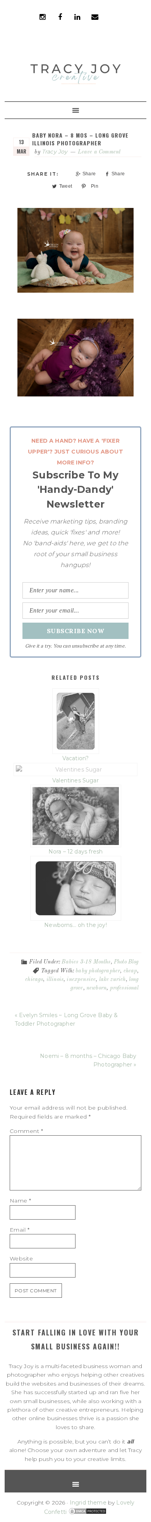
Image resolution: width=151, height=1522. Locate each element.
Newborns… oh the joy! (75, 925)
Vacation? (75, 758)
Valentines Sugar (75, 780)
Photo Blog (126, 962)
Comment (26, 1131)
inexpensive (81, 979)
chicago (34, 979)
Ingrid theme (88, 1502)
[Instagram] (42, 15)
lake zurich (112, 979)
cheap (130, 971)
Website (21, 1258)
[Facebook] (60, 15)
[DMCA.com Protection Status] (87, 1511)
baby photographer (98, 971)
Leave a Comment (99, 152)
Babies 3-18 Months (86, 962)
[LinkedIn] (77, 15)
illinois (54, 979)
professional (124, 988)
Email (20, 1229)
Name (20, 1200)
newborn (96, 988)
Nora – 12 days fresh (75, 851)
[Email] (95, 15)
